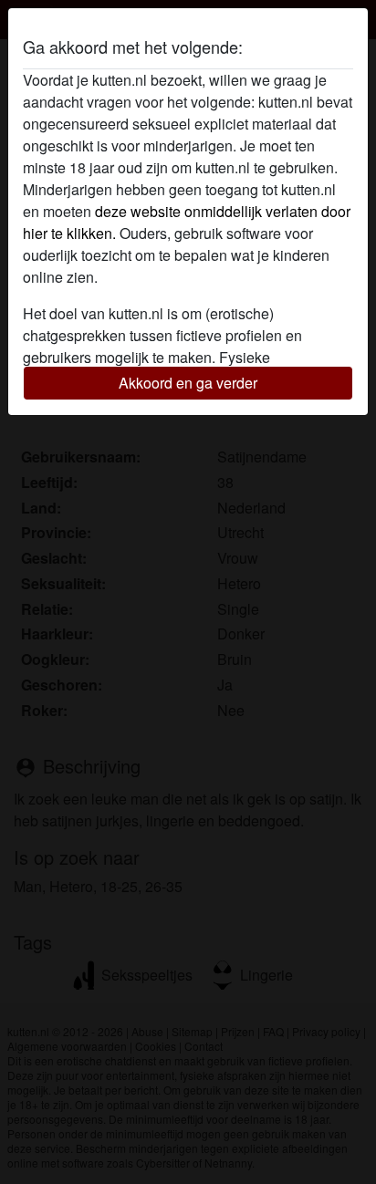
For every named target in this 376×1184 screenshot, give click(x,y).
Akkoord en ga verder (188, 382)
